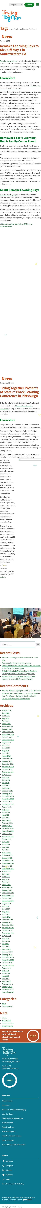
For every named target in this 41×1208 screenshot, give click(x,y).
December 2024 (8, 764)
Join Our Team (7, 1114)
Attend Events (7, 1101)
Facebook (9, 1161)
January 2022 (7, 858)
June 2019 (6, 941)
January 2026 (7, 729)
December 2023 (8, 796)
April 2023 (5, 817)
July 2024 (5, 777)
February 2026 (7, 726)
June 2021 (6, 877)
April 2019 (5, 946)
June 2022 (6, 844)
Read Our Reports (8, 1131)
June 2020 (6, 909)
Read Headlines (8, 1127)
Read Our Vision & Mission (11, 1136)
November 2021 (8, 863)
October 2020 (7, 898)
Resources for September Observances (16, 663)
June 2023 (6, 812)
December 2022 (8, 828)
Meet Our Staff (7, 1123)
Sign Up (33, 1036)
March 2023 (6, 820)
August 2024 (6, 775)
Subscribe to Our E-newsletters (13, 1144)
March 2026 (6, 724)
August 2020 (6, 903)
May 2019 (5, 944)
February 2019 (7, 952)
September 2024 (8, 772)
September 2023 (8, 804)
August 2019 (6, 936)
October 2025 (7, 737)
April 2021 (5, 882)
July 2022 (5, 842)
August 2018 (6, 968)
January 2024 (7, 793)
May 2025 (5, 750)
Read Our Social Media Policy (13, 1184)
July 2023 (5, 809)
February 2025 (7, 758)
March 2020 (6, 917)
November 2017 (8, 992)
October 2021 (7, 866)
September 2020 (8, 901)
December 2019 (8, 925)
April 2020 (5, 914)
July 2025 (5, 745)
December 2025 (8, 732)
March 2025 (6, 756)
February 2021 (7, 887)
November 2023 (8, 799)
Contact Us (6, 1105)
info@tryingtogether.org (10, 1068)
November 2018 (8, 960)
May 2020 (5, 911)
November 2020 (8, 895)
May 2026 (5, 718)
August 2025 (6, 742)
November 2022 (8, 831)
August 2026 (6, 710)
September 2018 (8, 965)
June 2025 (6, 748)
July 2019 (5, 938)
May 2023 (5, 815)
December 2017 (8, 989)
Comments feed (8, 1023)
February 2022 (7, 855)
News (4, 1003)
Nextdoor (9, 1175)
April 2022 (5, 850)
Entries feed (6, 1020)
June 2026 (6, 715)
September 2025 (8, 740)
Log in (4, 1018)
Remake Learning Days (8, 61)
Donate (29, 5)
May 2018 (5, 976)
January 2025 (7, 761)
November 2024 (8, 766)
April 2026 (5, 721)
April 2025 (5, 753)
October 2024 (7, 769)
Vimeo (7, 1179)
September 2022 (8, 836)
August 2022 (6, 839)
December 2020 (8, 893)
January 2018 (7, 987)
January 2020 (7, 922)
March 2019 (6, 949)
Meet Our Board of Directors (12, 1118)
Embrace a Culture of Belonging (14, 1109)
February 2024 (7, 791)
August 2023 (6, 807)
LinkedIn (8, 1170)
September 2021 (8, 868)
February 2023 (7, 823)
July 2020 (5, 906)
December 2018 (8, 957)
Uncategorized (7, 1006)
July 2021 (5, 874)
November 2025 (8, 734)
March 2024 (6, 788)
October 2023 (7, 801)
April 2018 (5, 978)
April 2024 (5, 785)
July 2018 (5, 970)
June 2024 (6, 780)
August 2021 (6, 871)
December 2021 (8, 860)
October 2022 (7, 834)
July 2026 (5, 713)
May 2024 (5, 783)
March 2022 (6, 852)
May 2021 (5, 879)
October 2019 (7, 930)
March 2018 (6, 981)
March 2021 (6, 885)
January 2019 (7, 954)
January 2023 (7, 826)
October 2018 (7, 962)
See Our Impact (8, 1140)
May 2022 (5, 847)
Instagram (9, 1166)
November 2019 (8, 928)
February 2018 (7, 984)
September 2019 (8, 933)
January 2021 (7, 890)
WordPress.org (7, 1026)
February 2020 (7, 919)
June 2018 (6, 973)
